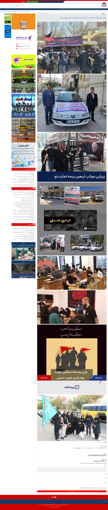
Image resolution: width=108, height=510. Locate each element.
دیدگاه (105, 465)
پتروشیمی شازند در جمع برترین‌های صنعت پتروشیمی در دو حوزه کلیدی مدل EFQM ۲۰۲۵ (23, 217)
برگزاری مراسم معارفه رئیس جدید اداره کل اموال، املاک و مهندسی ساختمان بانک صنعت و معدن (23, 193)
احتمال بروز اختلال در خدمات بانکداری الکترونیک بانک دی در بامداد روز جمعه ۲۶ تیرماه (23, 182)
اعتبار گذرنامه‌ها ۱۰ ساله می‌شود (29, 230)
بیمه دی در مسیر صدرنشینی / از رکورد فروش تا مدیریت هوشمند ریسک (23, 197)
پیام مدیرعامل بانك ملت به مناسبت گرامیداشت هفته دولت (25, 207)
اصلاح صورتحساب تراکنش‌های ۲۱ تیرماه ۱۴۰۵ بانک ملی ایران (25, 201)
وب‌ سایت (105, 482)
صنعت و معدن (94, 9)
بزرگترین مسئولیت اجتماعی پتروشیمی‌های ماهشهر (26, 178)
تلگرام (101, 448)
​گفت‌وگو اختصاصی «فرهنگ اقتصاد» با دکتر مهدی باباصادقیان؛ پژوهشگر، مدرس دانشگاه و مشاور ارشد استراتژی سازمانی (23, 185)
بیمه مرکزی (98, 442)
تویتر (90, 448)
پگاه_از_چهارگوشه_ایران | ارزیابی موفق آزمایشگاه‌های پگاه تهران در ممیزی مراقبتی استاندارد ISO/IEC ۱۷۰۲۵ (23, 237)
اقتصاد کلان (82, 9)
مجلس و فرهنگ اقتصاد (63, 9)
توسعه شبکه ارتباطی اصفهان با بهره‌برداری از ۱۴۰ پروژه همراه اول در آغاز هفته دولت (23, 229)
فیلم (23, 243)
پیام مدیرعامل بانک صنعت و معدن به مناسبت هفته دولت (46, 11)
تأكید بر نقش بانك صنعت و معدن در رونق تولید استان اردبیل (25, 176)
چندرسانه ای (74, 9)
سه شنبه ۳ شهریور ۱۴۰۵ (34, 1)
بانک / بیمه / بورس (104, 9)
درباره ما (19, 5)
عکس (23, 262)
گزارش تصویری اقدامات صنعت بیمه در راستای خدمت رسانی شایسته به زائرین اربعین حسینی (83, 18)
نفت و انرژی (98, 9)
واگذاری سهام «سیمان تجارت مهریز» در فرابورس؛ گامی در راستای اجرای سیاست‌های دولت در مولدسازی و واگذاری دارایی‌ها (23, 211)
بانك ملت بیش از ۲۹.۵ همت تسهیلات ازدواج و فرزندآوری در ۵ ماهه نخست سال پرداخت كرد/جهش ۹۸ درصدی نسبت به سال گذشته (23, 205)
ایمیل (106, 478)
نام (106, 473)
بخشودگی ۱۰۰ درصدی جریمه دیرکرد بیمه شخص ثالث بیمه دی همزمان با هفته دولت (23, 195)
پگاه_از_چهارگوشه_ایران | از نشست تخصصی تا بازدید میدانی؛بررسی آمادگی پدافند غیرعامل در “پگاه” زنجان (23, 239)
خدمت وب (51, 507)
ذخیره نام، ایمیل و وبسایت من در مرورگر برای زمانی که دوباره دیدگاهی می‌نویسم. (93, 488)
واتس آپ (78, 448)
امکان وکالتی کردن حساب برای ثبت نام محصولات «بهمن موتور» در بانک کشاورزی (23, 174)
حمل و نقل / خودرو (87, 9)
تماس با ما (15, 5)
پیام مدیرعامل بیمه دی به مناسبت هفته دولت (27, 200)
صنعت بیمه (95, 442)
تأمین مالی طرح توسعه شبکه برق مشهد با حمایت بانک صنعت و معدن (24, 203)
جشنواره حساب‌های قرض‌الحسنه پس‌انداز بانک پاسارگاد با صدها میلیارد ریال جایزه (23, 220)
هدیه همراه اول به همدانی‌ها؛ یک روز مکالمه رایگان (26, 234)
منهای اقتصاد (69, 9)
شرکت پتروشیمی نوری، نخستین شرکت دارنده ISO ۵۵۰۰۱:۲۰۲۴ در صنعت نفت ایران (23, 172)
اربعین (101, 442)
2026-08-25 (28, 1)
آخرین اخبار (31, 188)
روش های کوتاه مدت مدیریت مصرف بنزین (28, 199)
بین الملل (78, 9)
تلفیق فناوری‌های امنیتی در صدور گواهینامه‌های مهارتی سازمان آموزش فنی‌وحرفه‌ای (23, 233)
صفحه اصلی (23, 5)
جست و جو (11, 5)
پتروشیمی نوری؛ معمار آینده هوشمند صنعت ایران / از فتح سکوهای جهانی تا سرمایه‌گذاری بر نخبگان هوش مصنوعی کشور (23, 180)
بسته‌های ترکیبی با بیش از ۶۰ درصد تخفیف (27, 208)
